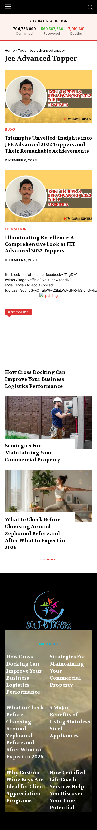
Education (16, 229)
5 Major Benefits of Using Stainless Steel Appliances (70, 722)
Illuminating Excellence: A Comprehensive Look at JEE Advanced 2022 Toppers (40, 244)
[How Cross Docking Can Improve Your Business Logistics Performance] (48, 348)
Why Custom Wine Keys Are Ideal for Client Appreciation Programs (25, 786)
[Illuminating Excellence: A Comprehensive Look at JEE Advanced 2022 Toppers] (48, 196)
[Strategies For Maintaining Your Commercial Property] (48, 422)
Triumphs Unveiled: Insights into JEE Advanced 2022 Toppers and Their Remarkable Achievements (48, 144)
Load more (47, 559)
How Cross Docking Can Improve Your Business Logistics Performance (35, 379)
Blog (10, 129)
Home (10, 50)
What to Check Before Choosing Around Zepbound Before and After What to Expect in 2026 (35, 533)
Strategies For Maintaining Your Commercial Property (32, 453)
